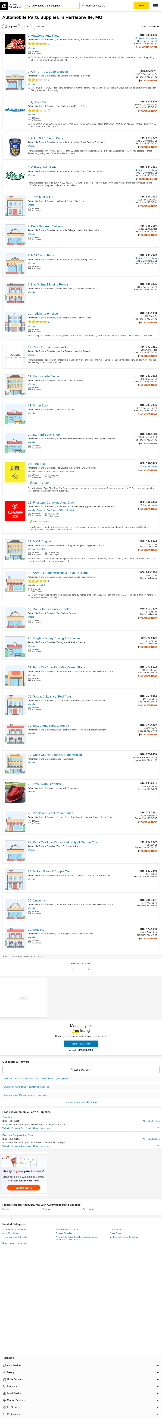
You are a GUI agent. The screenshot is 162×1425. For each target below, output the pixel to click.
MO (13, 956)
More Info (70, 471)
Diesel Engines (108, 817)
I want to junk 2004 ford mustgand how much (25, 1095)
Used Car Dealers (82, 351)
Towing (72, 613)
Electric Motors (76, 380)
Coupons (41, 471)
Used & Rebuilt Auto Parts (89, 230)
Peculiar (6, 1209)
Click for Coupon (41, 483)
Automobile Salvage (65, 230)
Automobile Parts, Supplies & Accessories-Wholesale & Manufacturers (114, 39)
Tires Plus (7, 1117)
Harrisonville (24, 956)
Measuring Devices (65, 409)
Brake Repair (85, 318)
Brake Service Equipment (93, 142)
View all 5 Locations (147, 170)
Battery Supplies (88, 259)
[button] (155, 5)
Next (89, 969)
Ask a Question (82, 1070)
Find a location (150, 466)
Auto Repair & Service (79, 76)
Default (152, 26)
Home (5, 956)
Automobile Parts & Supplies (41, 39)
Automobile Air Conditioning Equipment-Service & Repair (83, 506)
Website (31, 48)
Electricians (62, 380)
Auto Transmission (65, 577)
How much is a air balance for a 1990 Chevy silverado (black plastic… (37, 1078)
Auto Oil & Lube (10, 1233)
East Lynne (88, 1209)
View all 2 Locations (147, 38)
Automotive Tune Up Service (82, 468)
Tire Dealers (62, 76)
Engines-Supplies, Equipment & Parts (86, 545)
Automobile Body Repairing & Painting (74, 439)
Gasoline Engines (64, 288)
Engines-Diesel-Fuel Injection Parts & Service (78, 817)
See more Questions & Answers (81, 1102)
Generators (61, 545)
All (28, 26)
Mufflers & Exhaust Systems (70, 201)
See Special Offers (56, 471)
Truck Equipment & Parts (93, 171)
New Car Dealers (64, 351)
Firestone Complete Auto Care (17, 1135)
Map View (13, 26)
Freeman (47, 1209)
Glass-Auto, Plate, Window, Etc (71, 875)
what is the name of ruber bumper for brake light (27, 1087)
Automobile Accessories (67, 39)
